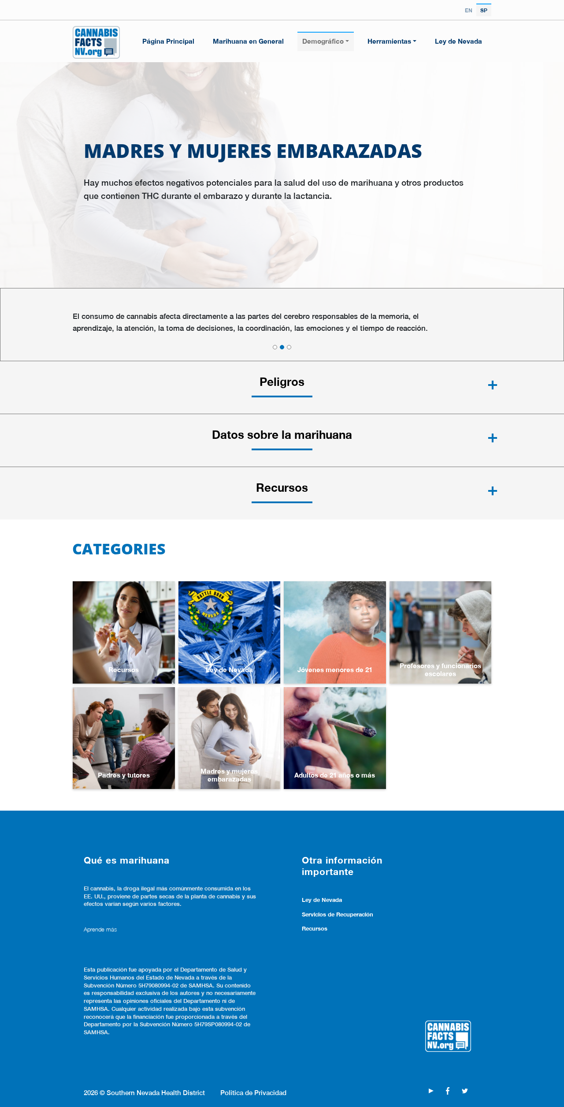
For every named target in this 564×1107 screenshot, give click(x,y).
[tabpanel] (282, 322)
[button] (282, 387)
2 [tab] (282, 347)
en (468, 10)
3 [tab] (289, 347)
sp (483, 10)
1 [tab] (275, 347)
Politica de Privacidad (253, 1092)
